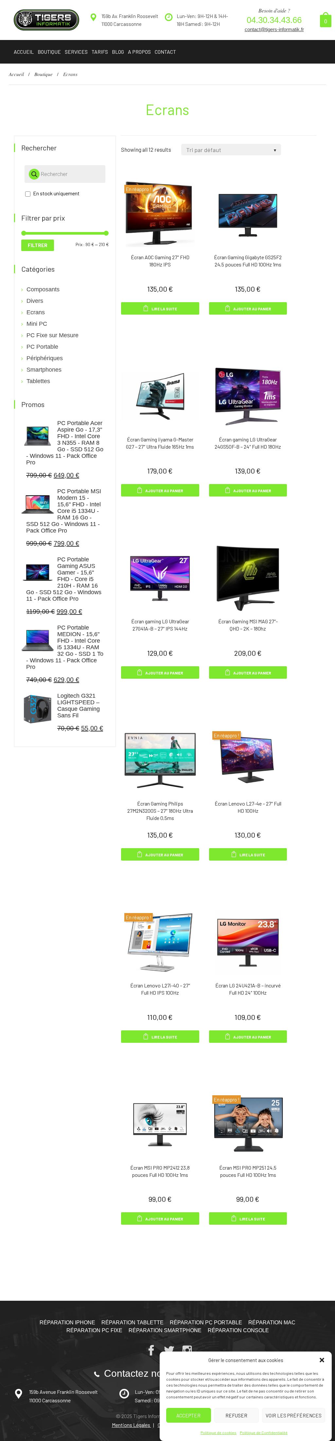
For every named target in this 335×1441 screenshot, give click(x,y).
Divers (34, 301)
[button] (322, 1360)
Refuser (236, 1415)
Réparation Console (238, 1330)
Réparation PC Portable (206, 1322)
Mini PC (36, 324)
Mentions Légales (131, 1425)
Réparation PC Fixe (94, 1330)
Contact (165, 52)
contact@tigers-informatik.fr (274, 29)
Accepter (188, 1415)
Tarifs (100, 52)
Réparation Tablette (132, 1322)
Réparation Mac (271, 1322)
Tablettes (38, 381)
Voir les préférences (294, 1415)
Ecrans (35, 312)
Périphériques (44, 358)
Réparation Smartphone (165, 1330)
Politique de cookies (219, 1432)
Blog (118, 52)
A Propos (139, 52)
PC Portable (42, 346)
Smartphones (44, 369)
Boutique (49, 52)
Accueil (24, 52)
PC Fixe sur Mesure (52, 335)
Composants (43, 289)
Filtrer (37, 245)
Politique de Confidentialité (264, 1432)
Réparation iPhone (67, 1322)
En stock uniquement (56, 193)
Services (76, 52)
